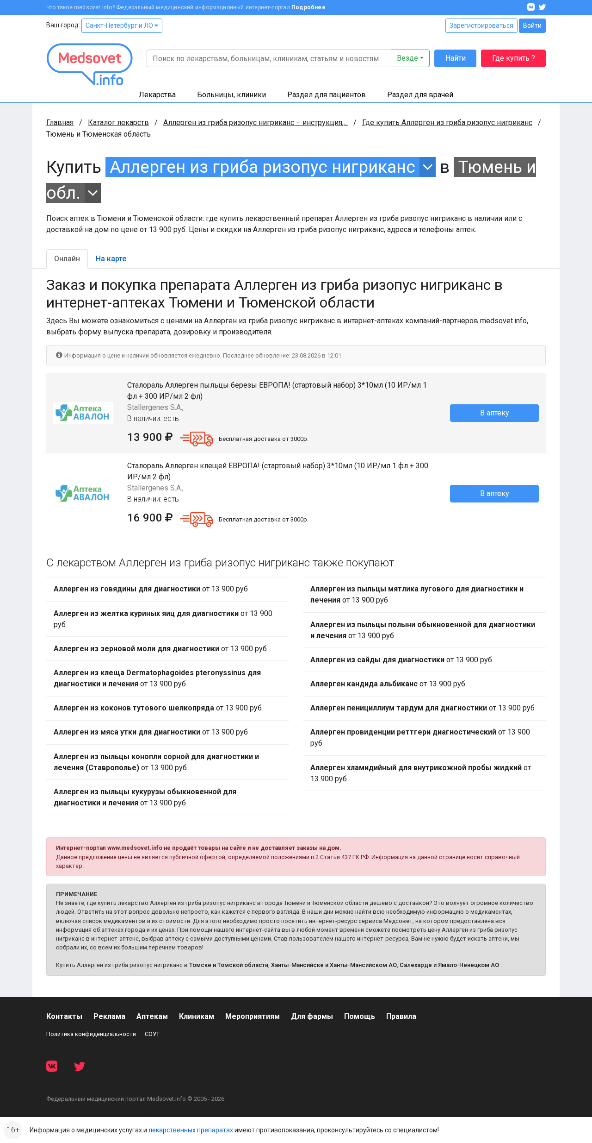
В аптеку (494, 412)
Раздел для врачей (420, 94)
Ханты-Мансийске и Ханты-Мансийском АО (334, 964)
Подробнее (308, 7)
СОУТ (152, 1033)
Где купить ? (513, 58)
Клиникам (196, 1016)
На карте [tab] (111, 258)
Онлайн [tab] (67, 258)
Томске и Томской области (228, 964)
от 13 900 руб (151, 588)
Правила (401, 1016)
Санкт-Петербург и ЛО (120, 25)
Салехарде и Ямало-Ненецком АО (449, 964)
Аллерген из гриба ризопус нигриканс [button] (262, 167)
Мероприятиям (252, 1016)
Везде (407, 58)
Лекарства (157, 94)
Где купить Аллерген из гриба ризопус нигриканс (447, 122)
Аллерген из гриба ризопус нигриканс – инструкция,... (255, 122)
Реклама (109, 1016)
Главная (60, 122)
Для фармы (312, 1016)
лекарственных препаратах (190, 1130)
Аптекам (152, 1016)
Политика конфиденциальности (91, 1033)
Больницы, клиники (231, 94)
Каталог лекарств (118, 122)
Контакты (64, 1016)
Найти (455, 58)
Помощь (359, 1016)
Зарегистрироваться (481, 25)
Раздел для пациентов (326, 94)
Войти (532, 25)
